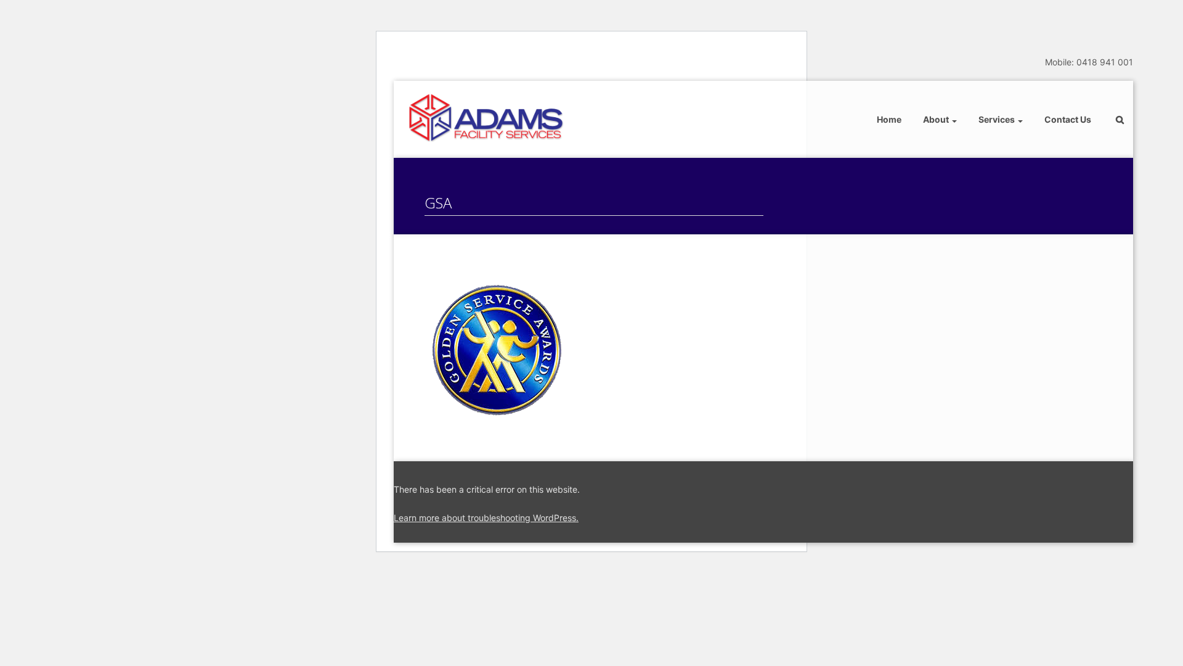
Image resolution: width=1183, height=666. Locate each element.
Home (889, 119)
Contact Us (1067, 119)
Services (997, 119)
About (937, 119)
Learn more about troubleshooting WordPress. (486, 517)
